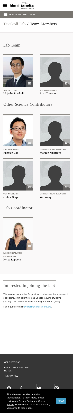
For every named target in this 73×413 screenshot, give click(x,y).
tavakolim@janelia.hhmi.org (37, 306)
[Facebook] (21, 388)
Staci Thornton (48, 93)
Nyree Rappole (12, 259)
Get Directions (12, 362)
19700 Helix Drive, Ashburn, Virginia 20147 (9, 389)
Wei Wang (45, 197)
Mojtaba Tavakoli (13, 93)
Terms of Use (11, 376)
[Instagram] (56, 388)
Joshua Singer (11, 197)
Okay (61, 401)
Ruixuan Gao (11, 152)
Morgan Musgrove (50, 152)
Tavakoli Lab (14, 23)
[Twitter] (39, 388)
